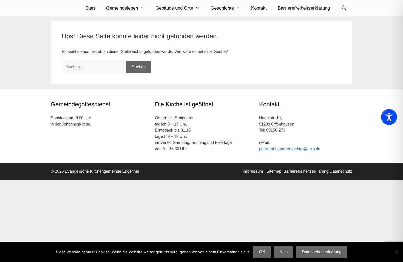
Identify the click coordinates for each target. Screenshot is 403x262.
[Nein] (396, 252)
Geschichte (222, 8)
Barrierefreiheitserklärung (304, 8)
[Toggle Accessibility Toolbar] (389, 117)
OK (262, 251)
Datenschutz (341, 171)
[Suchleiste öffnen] (343, 8)
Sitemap (273, 171)
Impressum (254, 171)
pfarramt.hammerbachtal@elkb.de (289, 148)
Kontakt (259, 8)
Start (90, 8)
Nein (283, 251)
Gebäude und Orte (174, 8)
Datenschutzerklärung (321, 251)
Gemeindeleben (122, 8)
